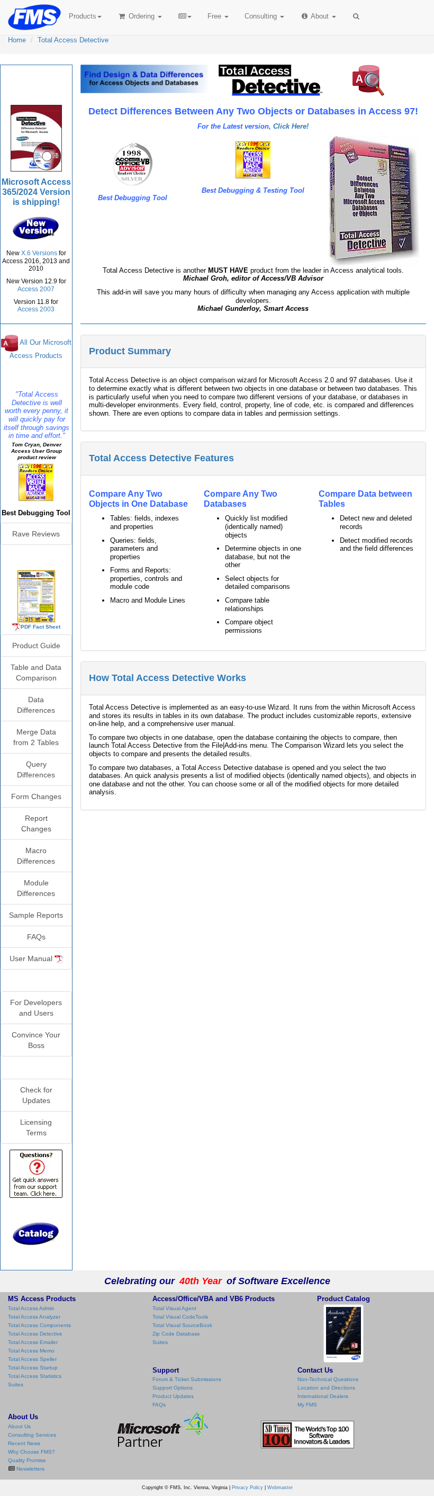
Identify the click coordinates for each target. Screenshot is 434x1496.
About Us (19, 1426)
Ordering (141, 16)
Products (82, 16)
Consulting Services (32, 1435)
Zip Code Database (176, 1334)
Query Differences (36, 769)
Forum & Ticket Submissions (186, 1379)
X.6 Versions (39, 253)
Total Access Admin (31, 1308)
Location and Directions (326, 1388)
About (320, 16)
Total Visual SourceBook (182, 1325)
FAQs (36, 937)
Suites (15, 1384)
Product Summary (130, 351)
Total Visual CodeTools (180, 1317)
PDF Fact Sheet (40, 627)
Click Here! (291, 126)
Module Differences (36, 888)
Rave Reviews (36, 534)
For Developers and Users (36, 1007)
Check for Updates (36, 1095)
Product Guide (36, 645)
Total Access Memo (31, 1351)
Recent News (24, 1443)
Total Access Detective (73, 40)
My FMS (307, 1405)
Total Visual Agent (174, 1308)
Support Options (172, 1388)
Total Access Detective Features (161, 458)
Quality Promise (27, 1460)
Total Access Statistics (34, 1376)
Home (17, 40)
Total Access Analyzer (34, 1317)
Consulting (262, 16)
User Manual (32, 958)
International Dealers (322, 1396)
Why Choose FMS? (31, 1452)
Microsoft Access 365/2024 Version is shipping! (36, 192)
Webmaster (280, 1487)
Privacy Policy (247, 1487)
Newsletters (29, 1469)
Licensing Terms (36, 1127)
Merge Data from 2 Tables (36, 737)
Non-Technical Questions (327, 1379)
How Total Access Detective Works (167, 678)
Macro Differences (36, 855)
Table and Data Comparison (36, 672)
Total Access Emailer (33, 1342)
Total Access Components (39, 1325)
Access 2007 (36, 289)
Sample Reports (36, 915)
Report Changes (36, 823)
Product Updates (173, 1396)
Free (214, 16)
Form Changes (36, 796)
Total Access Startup (33, 1367)
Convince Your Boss (36, 1040)
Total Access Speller (32, 1359)
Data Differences (36, 704)
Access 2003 (36, 309)
